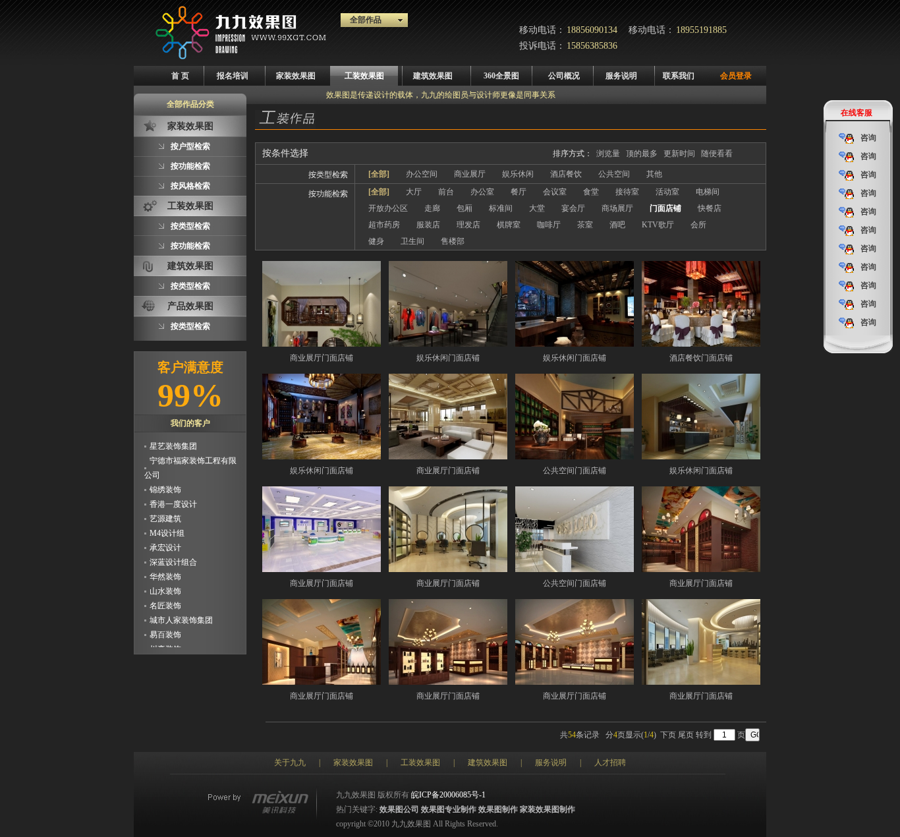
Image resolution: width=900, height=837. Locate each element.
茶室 (585, 224)
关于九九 (290, 762)
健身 (376, 241)
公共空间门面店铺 (574, 470)
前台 (446, 191)
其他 (654, 174)
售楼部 (452, 241)
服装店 (428, 224)
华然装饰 (165, 568)
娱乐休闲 (518, 174)
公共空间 (614, 174)
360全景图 (501, 75)
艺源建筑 (165, 510)
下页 (668, 734)
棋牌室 (508, 224)
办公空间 (421, 174)
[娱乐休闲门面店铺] (448, 304)
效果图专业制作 (448, 809)
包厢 (464, 208)
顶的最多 (642, 153)
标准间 (501, 208)
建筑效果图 (433, 75)
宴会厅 (573, 208)
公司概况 (564, 75)
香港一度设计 (173, 496)
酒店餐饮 (566, 174)
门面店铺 (665, 208)
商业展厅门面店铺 (321, 357)
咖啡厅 (549, 224)
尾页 (686, 734)
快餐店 (709, 208)
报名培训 (232, 75)
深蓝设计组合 (173, 554)
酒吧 (617, 224)
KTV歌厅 (658, 224)
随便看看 (717, 153)
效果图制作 (498, 809)
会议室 (555, 191)
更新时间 (679, 153)
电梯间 (707, 191)
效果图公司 (399, 809)
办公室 (482, 191)
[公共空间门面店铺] (574, 416)
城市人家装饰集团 (181, 612)
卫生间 (412, 241)
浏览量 (608, 153)
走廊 (432, 208)
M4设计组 (167, 525)
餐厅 (518, 191)
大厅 (414, 191)
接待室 (627, 191)
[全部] (378, 174)
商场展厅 (617, 208)
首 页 (180, 75)
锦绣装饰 (165, 481)
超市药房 (384, 224)
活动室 (667, 191)
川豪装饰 (165, 641)
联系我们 (678, 75)
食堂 (591, 191)
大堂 (537, 208)
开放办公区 (388, 208)
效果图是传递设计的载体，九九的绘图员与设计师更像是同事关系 (440, 95)
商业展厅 (470, 174)
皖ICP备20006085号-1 (448, 794)
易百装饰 (165, 626)
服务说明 (621, 75)
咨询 (868, 137)
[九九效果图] (241, 56)
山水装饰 (165, 583)
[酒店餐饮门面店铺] (701, 304)
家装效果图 (296, 75)
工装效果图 (364, 75)
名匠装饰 (165, 597)
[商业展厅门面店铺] (321, 304)
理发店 (468, 224)
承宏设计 (165, 539)
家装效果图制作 (547, 809)
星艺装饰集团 (173, 438)
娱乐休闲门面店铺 (448, 357)
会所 (698, 224)
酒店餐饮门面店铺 (701, 357)
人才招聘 (610, 762)
